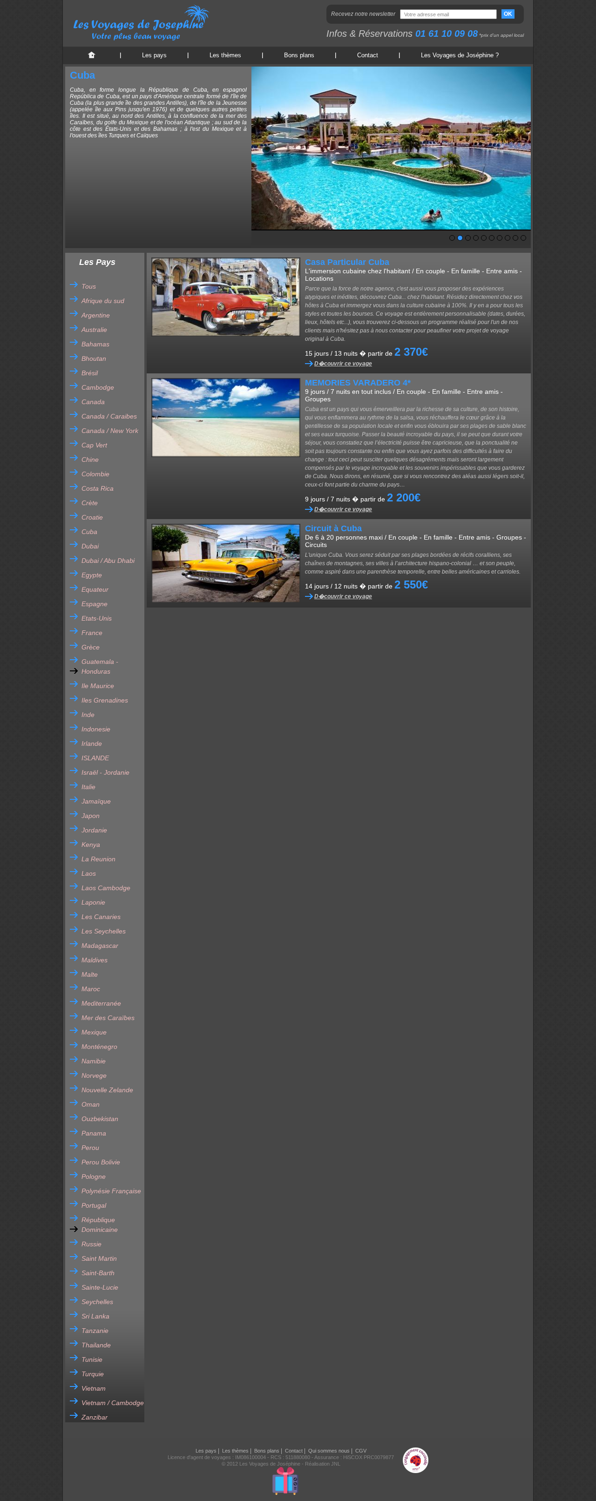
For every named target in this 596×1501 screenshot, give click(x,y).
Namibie (93, 1061)
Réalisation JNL (322, 1464)
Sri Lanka (95, 1316)
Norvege (94, 1075)
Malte (89, 974)
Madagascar (99, 945)
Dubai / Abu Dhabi (108, 560)
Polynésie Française (111, 1191)
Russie (91, 1244)
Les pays (154, 55)
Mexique (94, 1032)
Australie (94, 329)
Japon (90, 815)
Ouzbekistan (99, 1118)
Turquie (92, 1374)
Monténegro (99, 1046)
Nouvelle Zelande (107, 1090)
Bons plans (299, 55)
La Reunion (98, 859)
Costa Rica (97, 488)
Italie (88, 787)
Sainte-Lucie (99, 1287)
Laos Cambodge (105, 888)
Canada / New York (109, 430)
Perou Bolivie (100, 1162)
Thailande (96, 1345)
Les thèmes (225, 55)
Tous (88, 286)
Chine (90, 459)
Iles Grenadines (104, 700)
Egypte (91, 575)
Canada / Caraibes (109, 416)
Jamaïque (96, 801)
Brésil (89, 373)
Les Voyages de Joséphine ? (460, 55)
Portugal (93, 1205)
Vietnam (93, 1388)
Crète (89, 503)
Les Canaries (101, 916)
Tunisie (91, 1359)
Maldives (94, 960)
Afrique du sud (102, 300)
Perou (90, 1147)
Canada (93, 402)
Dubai (90, 546)
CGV (360, 1451)
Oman (90, 1104)
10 (523, 238)
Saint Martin (99, 1258)
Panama (93, 1133)
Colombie (95, 474)
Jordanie (94, 830)
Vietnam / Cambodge (112, 1402)
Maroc (90, 989)
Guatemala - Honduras (99, 666)
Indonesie (95, 729)
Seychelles (97, 1301)
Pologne (93, 1176)
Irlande (91, 743)
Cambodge (97, 387)
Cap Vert (94, 445)
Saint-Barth (98, 1273)
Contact (367, 55)
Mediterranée (101, 1003)
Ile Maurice (97, 686)
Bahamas (95, 344)
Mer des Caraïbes (108, 1017)
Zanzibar (94, 1417)
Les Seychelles (103, 931)
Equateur (94, 589)
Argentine (95, 315)
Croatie (92, 517)
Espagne (94, 604)
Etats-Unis (96, 618)
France (91, 632)
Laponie (93, 902)
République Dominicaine (99, 1224)
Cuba (89, 531)
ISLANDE (95, 758)
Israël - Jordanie (105, 772)
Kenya (90, 844)
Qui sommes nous (329, 1451)
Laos (88, 873)
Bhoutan (93, 358)
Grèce (90, 647)
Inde (88, 714)
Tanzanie (94, 1330)
